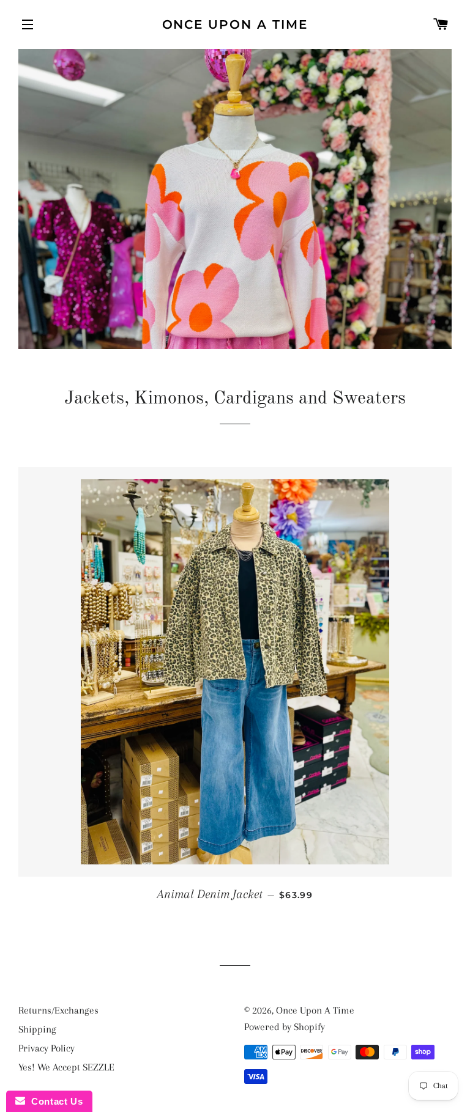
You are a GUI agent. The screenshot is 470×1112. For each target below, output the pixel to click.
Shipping (37, 1029)
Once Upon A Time (235, 24)
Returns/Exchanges (58, 1010)
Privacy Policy (46, 1048)
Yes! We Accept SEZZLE (66, 1067)
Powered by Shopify (284, 1027)
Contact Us (54, 1101)
